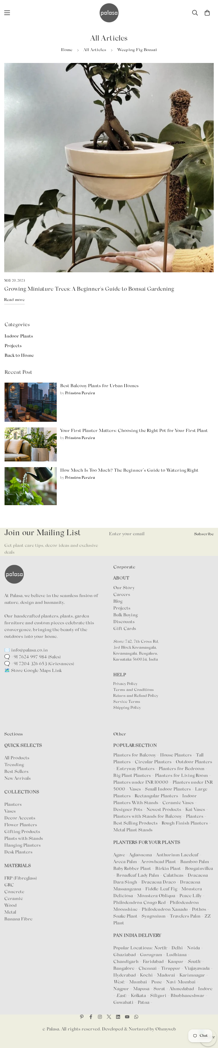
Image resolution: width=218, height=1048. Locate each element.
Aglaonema (140, 855)
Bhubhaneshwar (187, 996)
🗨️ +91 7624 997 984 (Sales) (32, 657)
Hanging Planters (22, 845)
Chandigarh (126, 962)
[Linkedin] (118, 1017)
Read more (14, 300)
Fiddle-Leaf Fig (161, 889)
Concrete (14, 892)
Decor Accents (19, 818)
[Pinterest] (81, 1017)
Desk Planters (18, 852)
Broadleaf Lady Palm (138, 875)
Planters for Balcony (134, 755)
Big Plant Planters (132, 775)
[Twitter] (109, 1017)
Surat (159, 989)
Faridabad (153, 962)
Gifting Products (22, 832)
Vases (10, 811)
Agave (119, 855)
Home (66, 50)
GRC (9, 885)
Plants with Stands (23, 838)
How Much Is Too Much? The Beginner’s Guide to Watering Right (129, 470)
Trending (14, 765)
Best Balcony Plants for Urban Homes (99, 386)
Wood (10, 905)
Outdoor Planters (194, 762)
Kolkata (138, 996)
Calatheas (174, 875)
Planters (13, 804)
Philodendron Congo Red (140, 903)
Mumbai (138, 982)
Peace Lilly (191, 896)
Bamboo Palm (195, 862)
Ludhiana (176, 955)
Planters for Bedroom (181, 769)
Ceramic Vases (178, 803)
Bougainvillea (199, 868)
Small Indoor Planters (168, 789)
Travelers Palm (186, 916)
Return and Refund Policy (135, 696)
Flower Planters (20, 825)
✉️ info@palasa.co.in (26, 650)
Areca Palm (125, 862)
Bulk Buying (125, 615)
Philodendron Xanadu (165, 909)
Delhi (177, 948)
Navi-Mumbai (181, 982)
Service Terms (126, 702)
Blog (117, 601)
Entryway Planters (135, 769)
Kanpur (175, 962)
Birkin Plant (168, 868)
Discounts (124, 622)
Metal (10, 912)
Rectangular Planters (156, 796)
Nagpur (121, 989)
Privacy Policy (125, 684)
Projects (121, 608)
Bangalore (123, 968)
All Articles (94, 50)
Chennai (148, 968)
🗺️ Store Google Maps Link (33, 671)
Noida (193, 948)
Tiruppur (170, 968)
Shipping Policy (127, 708)
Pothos (199, 909)
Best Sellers (16, 771)
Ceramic (13, 899)
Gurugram (151, 955)
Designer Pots (127, 809)
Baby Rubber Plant (132, 868)
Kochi (146, 975)
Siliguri (158, 996)
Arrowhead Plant (159, 862)
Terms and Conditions (133, 690)
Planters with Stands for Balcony (147, 816)
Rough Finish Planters (185, 823)
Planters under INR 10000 (140, 782)
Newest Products (163, 809)
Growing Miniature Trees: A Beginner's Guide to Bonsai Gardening (89, 289)
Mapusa (141, 989)
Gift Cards (124, 629)
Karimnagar (192, 975)
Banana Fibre (18, 919)
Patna (143, 1002)
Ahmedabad (181, 989)
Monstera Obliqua (156, 896)
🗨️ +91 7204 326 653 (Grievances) (39, 664)
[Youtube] (127, 1017)
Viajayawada (197, 968)
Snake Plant (126, 916)
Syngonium (154, 916)
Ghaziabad (124, 955)
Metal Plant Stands (132, 830)
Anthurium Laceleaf (178, 855)
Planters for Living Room (181, 775)
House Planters (176, 755)
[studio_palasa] (99, 1017)
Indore (205, 989)
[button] (207, 12)
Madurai (166, 975)
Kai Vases (195, 809)
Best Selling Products (135, 823)
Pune (156, 982)
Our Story (124, 588)
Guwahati (123, 1002)
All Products (16, 758)
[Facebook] (90, 1017)
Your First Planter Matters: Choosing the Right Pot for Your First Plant (134, 431)
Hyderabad (124, 975)
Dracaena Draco (159, 882)
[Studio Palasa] (109, 13)
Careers (121, 594)
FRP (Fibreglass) (20, 878)
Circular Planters (153, 762)
